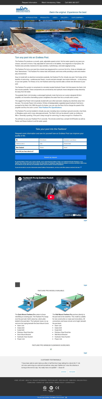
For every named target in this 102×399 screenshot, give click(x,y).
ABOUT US (29, 380)
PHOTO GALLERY (53, 380)
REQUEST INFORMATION (40, 380)
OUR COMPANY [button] (77, 17)
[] (66, 397)
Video (72, 50)
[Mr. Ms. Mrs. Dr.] (27, 140)
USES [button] (55, 17)
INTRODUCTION (31, 17)
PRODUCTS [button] (44, 17)
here (54, 397)
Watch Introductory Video (51, 2)
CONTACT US (40, 382)
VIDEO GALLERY (63, 380)
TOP (85, 220)
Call (72, 2)
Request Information (29, 2)
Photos (82, 50)
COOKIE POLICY (70, 382)
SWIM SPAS (72, 380)
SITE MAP (22, 380)
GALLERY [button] (64, 17)
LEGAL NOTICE (49, 382)
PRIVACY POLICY (59, 382)
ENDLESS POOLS (82, 380)
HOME (20, 17)
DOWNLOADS (31, 382)
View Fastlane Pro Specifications (50, 107)
